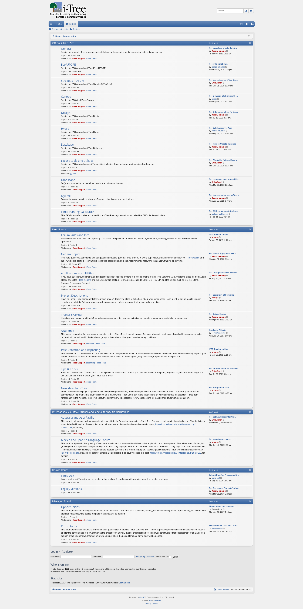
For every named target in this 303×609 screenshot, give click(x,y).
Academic (67, 331)
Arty (150, 600)
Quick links (52, 25)
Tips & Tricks (69, 369)
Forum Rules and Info (75, 235)
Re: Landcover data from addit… (224, 179)
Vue (74, 174)
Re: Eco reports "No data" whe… (224, 488)
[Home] (68, 10)
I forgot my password (145, 556)
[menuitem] (241, 24)
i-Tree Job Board (61, 501)
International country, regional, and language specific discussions (90, 412)
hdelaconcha (217, 528)
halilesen (157, 600)
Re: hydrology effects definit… (223, 48)
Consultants (69, 526)
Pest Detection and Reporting (80, 350)
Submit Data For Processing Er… (224, 475)
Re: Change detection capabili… (224, 273)
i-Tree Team (91, 58)
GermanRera (124, 583)
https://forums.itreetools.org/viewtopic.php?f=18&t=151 (175, 453)
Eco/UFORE (68, 64)
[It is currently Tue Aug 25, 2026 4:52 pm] (249, 36)
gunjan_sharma (218, 67)
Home (59, 24)
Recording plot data (218, 64)
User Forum (59, 229)
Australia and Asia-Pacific (77, 417)
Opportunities (70, 507)
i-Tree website (193, 258)
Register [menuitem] (253, 25)
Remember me (162, 556)
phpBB (142, 597)
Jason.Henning (219, 51)
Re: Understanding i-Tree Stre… (223, 80)
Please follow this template (221, 506)
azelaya (215, 237)
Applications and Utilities (77, 273)
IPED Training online (218, 234)
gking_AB (216, 478)
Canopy (66, 97)
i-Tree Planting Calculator (77, 212)
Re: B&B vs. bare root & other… (223, 211)
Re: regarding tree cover (220, 439)
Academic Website (217, 330)
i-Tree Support (78, 58)
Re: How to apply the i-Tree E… (223, 253)
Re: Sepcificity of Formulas (221, 295)
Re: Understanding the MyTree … (224, 195)
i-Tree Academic (218, 333)
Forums (72, 24)
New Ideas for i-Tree (74, 388)
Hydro (65, 129)
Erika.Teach (217, 83)
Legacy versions (71, 489)
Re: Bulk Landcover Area (220, 128)
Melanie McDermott (220, 214)
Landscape (68, 180)
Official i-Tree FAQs (63, 43)
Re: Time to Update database (222, 144)
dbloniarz (90, 344)
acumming (90, 363)
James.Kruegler (218, 131)
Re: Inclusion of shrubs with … (223, 96)
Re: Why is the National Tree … (223, 160)
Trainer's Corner (72, 315)
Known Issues (60, 470)
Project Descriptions (74, 296)
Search (55, 29)
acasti (214, 99)
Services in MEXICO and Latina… (224, 525)
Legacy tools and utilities (77, 161)
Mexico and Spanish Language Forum (85, 440)
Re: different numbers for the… (223, 112)
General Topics (70, 254)
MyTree (66, 196)
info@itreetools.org (70, 453)
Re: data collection (217, 314)
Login (65, 29)
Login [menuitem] (247, 25)
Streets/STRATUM (72, 81)
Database (67, 144)
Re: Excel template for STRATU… (224, 368)
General (66, 49)
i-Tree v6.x (67, 476)
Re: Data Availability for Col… (222, 417)
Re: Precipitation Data (219, 387)
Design (65, 113)
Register (76, 29)
